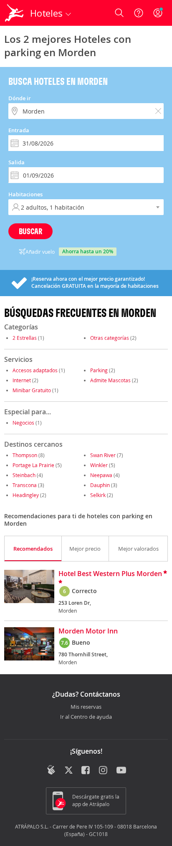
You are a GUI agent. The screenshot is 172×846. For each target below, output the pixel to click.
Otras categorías (109, 337)
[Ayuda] (139, 13)
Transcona (25, 485)
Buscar (30, 231)
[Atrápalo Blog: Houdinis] (51, 770)
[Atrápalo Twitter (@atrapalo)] (68, 771)
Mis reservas (86, 707)
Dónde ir (19, 98)
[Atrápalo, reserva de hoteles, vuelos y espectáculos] (14, 13)
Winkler (99, 465)
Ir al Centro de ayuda (86, 717)
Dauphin (100, 485)
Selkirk (98, 495)
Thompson (25, 455)
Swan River (103, 455)
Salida (16, 162)
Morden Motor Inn (88, 631)
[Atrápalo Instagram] (104, 771)
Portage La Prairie (33, 465)
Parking (99, 370)
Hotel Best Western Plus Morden (110, 574)
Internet (22, 380)
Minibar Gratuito (32, 390)
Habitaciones (25, 194)
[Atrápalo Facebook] (86, 771)
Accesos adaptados (35, 370)
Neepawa (101, 475)
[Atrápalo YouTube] (121, 771)
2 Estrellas (25, 337)
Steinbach (24, 475)
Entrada (18, 130)
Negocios (23, 422)
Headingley (26, 495)
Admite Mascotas (110, 380)
